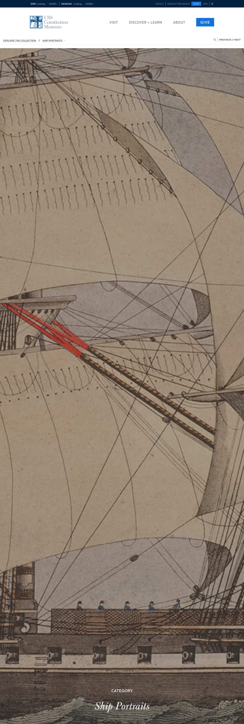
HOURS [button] (53, 3)
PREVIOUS (225, 39)
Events (160, 3)
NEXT (237, 39)
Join (205, 3)
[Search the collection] (215, 40)
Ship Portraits (52, 40)
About (179, 22)
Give (205, 22)
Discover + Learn (145, 22)
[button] (212, 4)
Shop (196, 3)
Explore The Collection (19, 40)
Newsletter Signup (178, 3)
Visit (113, 22)
